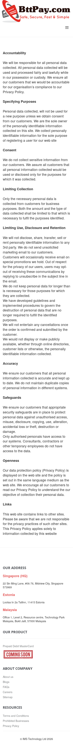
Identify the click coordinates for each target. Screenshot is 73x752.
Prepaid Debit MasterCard (18, 646)
